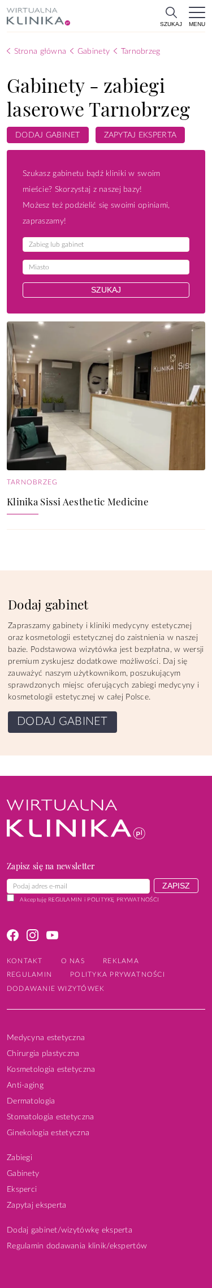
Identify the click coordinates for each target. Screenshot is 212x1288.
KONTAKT (25, 961)
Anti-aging (25, 1085)
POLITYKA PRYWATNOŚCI (117, 974)
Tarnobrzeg (32, 482)
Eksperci (22, 1189)
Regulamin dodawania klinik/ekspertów (77, 1246)
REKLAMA (121, 961)
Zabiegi (19, 1158)
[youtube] (52, 937)
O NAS (73, 961)
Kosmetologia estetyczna (51, 1070)
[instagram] (32, 937)
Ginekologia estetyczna (48, 1133)
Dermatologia (31, 1101)
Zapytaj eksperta (36, 1205)
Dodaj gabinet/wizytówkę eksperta (69, 1230)
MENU (197, 24)
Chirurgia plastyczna (43, 1054)
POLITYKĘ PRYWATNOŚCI (123, 900)
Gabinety (23, 1174)
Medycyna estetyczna (46, 1038)
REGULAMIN (65, 900)
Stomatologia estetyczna (50, 1117)
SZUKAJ (171, 24)
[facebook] (13, 937)
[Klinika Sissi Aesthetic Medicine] (106, 396)
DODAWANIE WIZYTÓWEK (56, 988)
